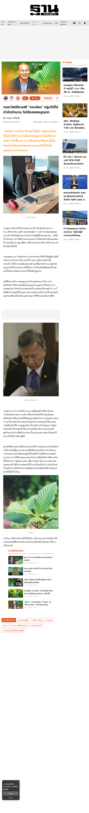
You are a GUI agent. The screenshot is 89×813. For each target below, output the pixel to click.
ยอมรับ (11, 793)
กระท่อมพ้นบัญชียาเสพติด (13, 630)
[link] (75, 84)
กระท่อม (49, 620)
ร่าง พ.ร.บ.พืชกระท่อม (19, 625)
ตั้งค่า (11, 798)
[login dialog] (85, 23)
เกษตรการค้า (36, 625)
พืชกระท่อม (37, 620)
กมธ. (5, 625)
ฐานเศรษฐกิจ (23, 620)
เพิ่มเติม (5, 789)
